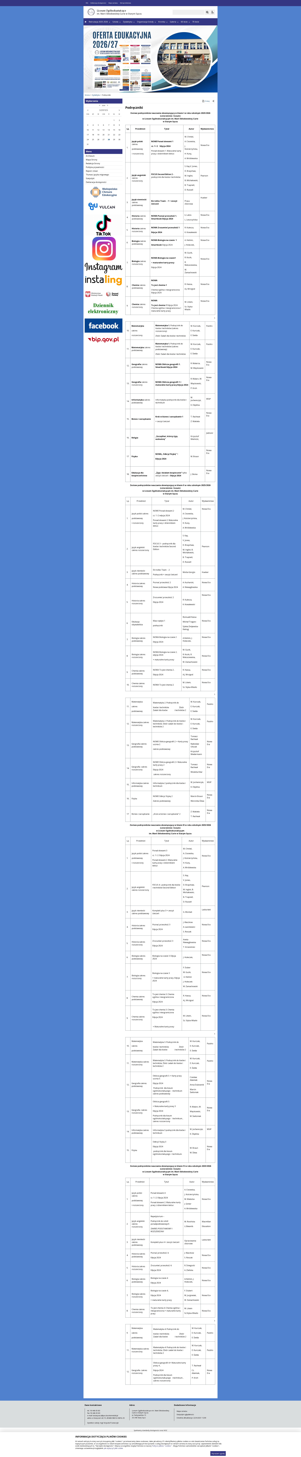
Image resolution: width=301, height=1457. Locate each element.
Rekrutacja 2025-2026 (98, 21)
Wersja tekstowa (125, 3)
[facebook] (103, 332)
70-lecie (195, 21)
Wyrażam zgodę (218, 1453)
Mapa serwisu (113, 3)
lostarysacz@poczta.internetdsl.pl (105, 1415)
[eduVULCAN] (103, 212)
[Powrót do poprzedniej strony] (213, 101)
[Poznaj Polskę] (103, 300)
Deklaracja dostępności (98, 3)
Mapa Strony (91, 159)
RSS (87, 3)
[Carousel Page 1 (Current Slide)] (106, 87)
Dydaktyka (127, 21)
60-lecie (184, 21)
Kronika (161, 21)
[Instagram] (103, 272)
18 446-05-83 (95, 1410)
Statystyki (90, 178)
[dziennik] (103, 316)
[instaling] (103, 285)
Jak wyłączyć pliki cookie (113, 1448)
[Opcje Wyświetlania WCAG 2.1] (212, 12)
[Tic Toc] (103, 235)
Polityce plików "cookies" (162, 1446)
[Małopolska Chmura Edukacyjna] (103, 198)
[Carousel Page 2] (108, 87)
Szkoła (115, 21)
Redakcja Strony (93, 163)
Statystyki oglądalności (185, 1414)
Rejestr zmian (92, 171)
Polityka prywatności (95, 167)
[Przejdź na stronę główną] (85, 21)
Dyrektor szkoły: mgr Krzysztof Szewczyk (103, 1423)
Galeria (173, 21)
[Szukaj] (207, 12)
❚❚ (88, 88)
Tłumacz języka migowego (97, 174)
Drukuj (207, 101)
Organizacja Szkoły (145, 21)
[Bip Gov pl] (103, 344)
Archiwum (90, 156)
